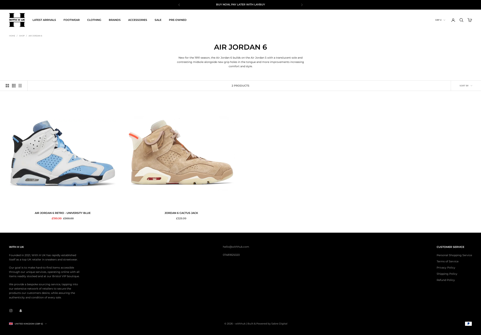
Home (12, 36)
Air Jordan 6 (35, 36)
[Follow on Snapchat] (21, 310)
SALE (158, 20)
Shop (22, 36)
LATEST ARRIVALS (44, 20)
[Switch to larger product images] (7, 86)
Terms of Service (447, 261)
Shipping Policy (447, 273)
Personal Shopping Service (454, 255)
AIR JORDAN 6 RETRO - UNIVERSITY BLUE (63, 213)
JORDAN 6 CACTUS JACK (181, 213)
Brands (115, 20)
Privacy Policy (446, 267)
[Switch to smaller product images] (13, 86)
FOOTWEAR (72, 20)
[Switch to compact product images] (20, 86)
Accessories (137, 20)
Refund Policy (446, 280)
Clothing (94, 20)
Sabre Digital (279, 323)
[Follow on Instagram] (11, 310)
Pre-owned (178, 20)
